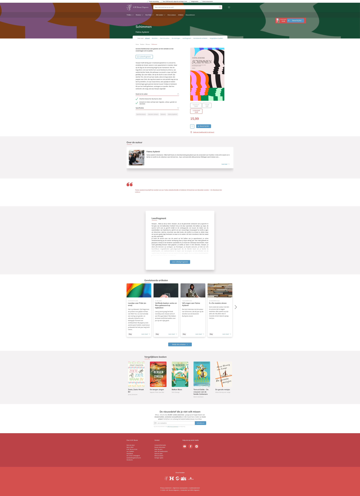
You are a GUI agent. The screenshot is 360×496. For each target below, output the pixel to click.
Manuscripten (158, 455)
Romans (138, 15)
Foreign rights (158, 458)
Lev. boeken (130, 451)
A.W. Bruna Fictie (132, 449)
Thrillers (129, 15)
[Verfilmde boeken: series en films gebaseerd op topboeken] (166, 310)
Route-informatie (159, 447)
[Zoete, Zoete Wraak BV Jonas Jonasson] (136, 378)
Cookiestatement (194, 488)
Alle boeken (159, 15)
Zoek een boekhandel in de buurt (203, 132)
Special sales (158, 453)
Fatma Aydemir (172, 114)
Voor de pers (158, 449)
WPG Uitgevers (195, 490)
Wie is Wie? (130, 447)
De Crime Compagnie (133, 455)
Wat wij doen (131, 445)
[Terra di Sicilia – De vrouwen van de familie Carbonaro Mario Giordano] (202, 379)
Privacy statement (165, 488)
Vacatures (130, 460)
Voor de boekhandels (161, 451)
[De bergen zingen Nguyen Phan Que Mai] (158, 377)
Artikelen (180, 15)
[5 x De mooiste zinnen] (220, 310)
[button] (236, 307)
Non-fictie (148, 15)
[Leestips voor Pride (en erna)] (139, 310)
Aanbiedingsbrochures (134, 458)
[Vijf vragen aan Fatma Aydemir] (193, 310)
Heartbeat (130, 453)
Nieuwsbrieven (190, 15)
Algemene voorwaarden (180, 488)
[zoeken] (220, 7)
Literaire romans (153, 114)
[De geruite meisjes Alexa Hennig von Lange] (223, 377)
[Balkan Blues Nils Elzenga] (180, 377)
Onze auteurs (172, 15)
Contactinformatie (160, 445)
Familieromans (141, 114)
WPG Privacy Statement (173, 426)
